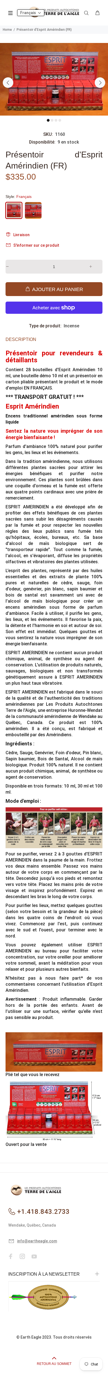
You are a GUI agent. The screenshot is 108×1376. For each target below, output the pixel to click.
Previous (8, 82)
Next (100, 82)
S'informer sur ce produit (36, 245)
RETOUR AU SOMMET (54, 1364)
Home (7, 30)
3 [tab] (56, 120)
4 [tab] (59, 120)
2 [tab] (52, 120)
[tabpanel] (54, 79)
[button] (30, 13)
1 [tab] (48, 120)
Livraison (21, 235)
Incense (71, 325)
